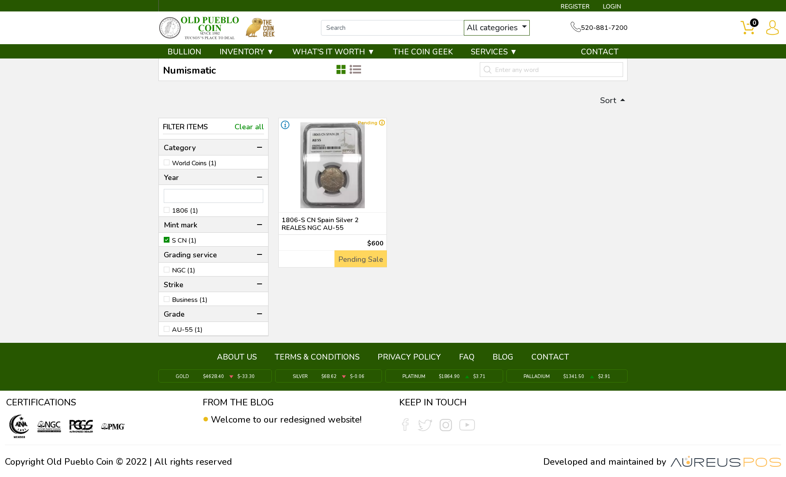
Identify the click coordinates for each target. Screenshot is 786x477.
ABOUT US (237, 357)
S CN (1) (184, 240)
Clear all (249, 126)
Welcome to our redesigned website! (286, 420)
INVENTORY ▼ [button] (246, 52)
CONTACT (600, 52)
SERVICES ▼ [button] (494, 52)
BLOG (502, 357)
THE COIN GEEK (423, 52)
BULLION (184, 52)
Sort (609, 100)
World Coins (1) (194, 163)
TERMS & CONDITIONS (317, 357)
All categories (493, 27)
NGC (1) (183, 270)
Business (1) (190, 300)
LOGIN (612, 6)
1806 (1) (185, 210)
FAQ (466, 357)
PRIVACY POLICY (409, 357)
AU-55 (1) (187, 329)
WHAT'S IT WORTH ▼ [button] (333, 52)
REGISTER (575, 6)
